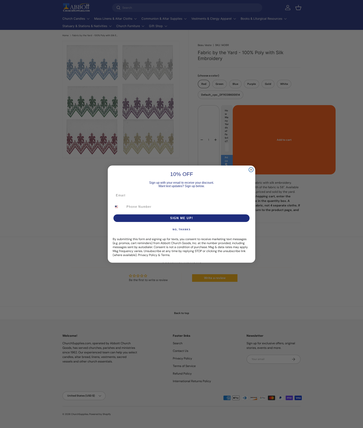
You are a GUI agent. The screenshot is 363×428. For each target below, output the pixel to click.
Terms (165, 255)
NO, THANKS (182, 229)
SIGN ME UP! (181, 218)
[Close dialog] (251, 169)
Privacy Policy (147, 255)
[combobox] (119, 206)
